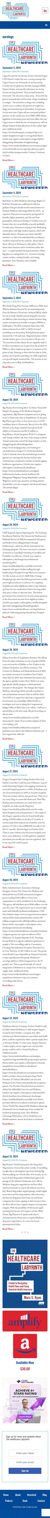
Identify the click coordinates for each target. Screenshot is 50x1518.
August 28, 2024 (10, 649)
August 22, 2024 (10, 1156)
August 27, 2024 (10, 771)
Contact (41, 1500)
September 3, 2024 (12, 298)
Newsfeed (31, 1495)
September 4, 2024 (12, 192)
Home (6, 1495)
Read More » (9, 160)
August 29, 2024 (10, 524)
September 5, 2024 (12, 67)
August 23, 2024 (10, 1018)
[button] (46, 25)
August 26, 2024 (10, 880)
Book (25, 1500)
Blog (45, 1495)
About (18, 1495)
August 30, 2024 (10, 399)
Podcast (9, 1500)
